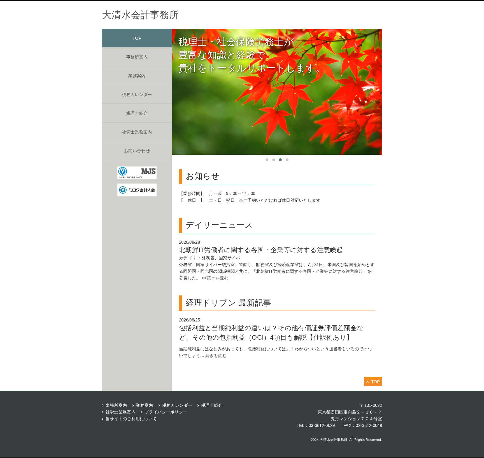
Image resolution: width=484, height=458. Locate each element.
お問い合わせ (137, 150)
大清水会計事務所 (140, 15)
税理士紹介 (137, 113)
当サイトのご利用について (131, 418)
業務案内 (136, 75)
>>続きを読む (214, 278)
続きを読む (216, 355)
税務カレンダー (137, 94)
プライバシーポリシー (166, 412)
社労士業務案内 (137, 132)
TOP (136, 38)
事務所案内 (137, 57)
